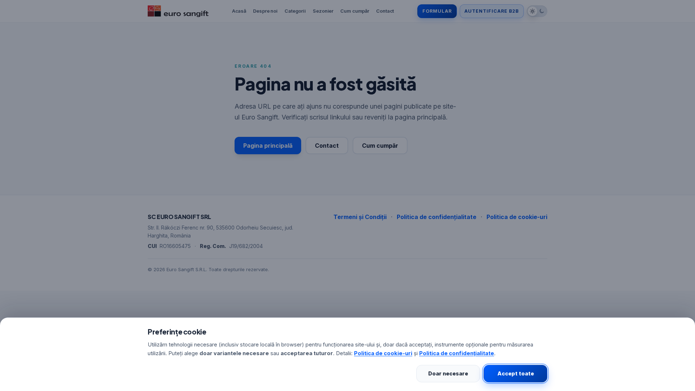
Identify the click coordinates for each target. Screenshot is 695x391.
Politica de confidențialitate (456, 353)
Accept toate (515, 373)
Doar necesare (448, 373)
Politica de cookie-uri (383, 353)
